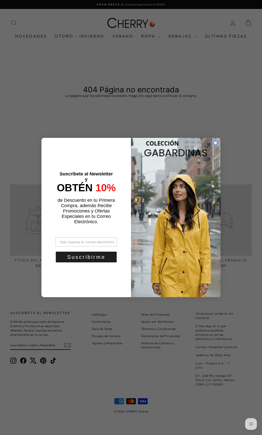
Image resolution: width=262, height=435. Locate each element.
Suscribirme (86, 257)
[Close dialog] (215, 143)
